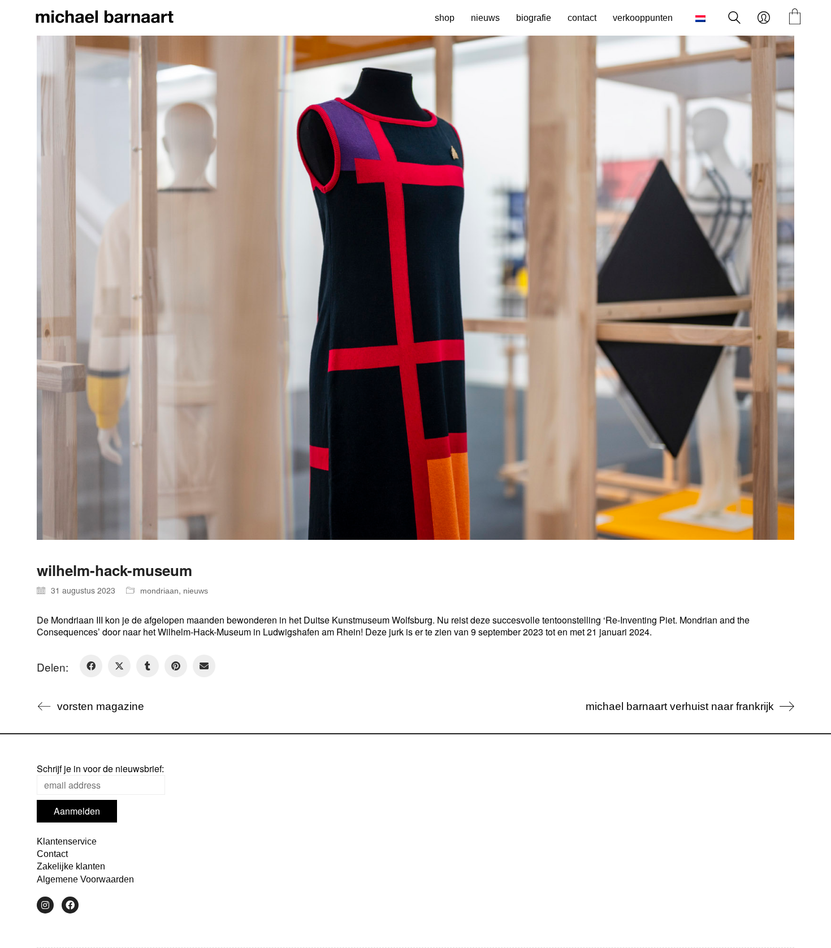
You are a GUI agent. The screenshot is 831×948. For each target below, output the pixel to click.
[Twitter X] (119, 666)
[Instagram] (45, 905)
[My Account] (764, 18)
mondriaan (159, 590)
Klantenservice (67, 841)
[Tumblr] (147, 666)
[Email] (204, 666)
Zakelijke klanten (71, 866)
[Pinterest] (176, 666)
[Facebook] (91, 666)
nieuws (195, 590)
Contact (52, 854)
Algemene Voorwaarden (85, 879)
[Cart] (795, 18)
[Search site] (734, 19)
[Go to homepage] (104, 18)
